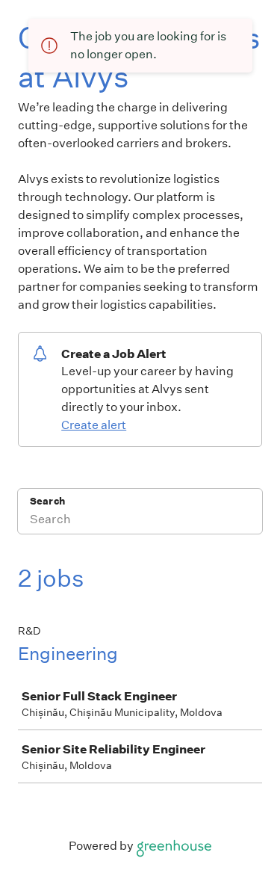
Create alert (93, 425)
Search (47, 501)
